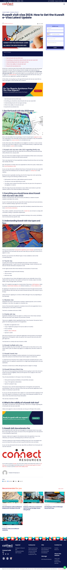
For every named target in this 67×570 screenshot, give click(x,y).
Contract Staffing (32, 551)
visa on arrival (15, 140)
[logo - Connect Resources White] (7, 545)
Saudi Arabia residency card (14, 285)
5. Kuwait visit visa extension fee (13, 66)
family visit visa (12, 74)
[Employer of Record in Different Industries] (12, 519)
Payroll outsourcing (32, 548)
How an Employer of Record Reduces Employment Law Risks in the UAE (12, 507)
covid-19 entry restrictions (11, 208)
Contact (56, 548)
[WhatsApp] (64, 567)
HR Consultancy (45, 549)
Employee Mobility (19, 551)
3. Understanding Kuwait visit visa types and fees (17, 62)
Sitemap (56, 563)
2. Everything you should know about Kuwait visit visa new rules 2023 (22, 60)
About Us (56, 549)
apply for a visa (37, 137)
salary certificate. (12, 330)
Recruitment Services (46, 548)
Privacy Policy (57, 561)
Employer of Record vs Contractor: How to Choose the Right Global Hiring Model (32, 508)
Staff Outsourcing (32, 549)
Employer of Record (14, 12)
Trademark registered (61, 569)
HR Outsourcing (45, 551)
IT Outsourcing (31, 552)
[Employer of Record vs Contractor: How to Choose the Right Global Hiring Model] (33, 497)
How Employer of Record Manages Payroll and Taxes (53, 507)
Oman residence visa (36, 285)
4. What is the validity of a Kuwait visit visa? (16, 64)
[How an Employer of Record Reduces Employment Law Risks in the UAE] (12, 497)
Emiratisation (44, 552)
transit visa (27, 211)
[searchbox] (54, 39)
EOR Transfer (18, 552)
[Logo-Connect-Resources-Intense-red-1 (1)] (7, 4)
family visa (33, 170)
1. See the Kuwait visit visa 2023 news (14, 58)
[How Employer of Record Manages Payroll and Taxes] (54, 497)
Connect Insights (6, 12)
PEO (16, 549)
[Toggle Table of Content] (4, 55)
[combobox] (55, 39)
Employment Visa (32, 554)
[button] (64, 4)
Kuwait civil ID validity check (21, 466)
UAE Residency (35, 284)
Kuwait (14, 463)
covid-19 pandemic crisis (10, 166)
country (12, 146)
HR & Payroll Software (46, 559)
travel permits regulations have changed (23, 249)
